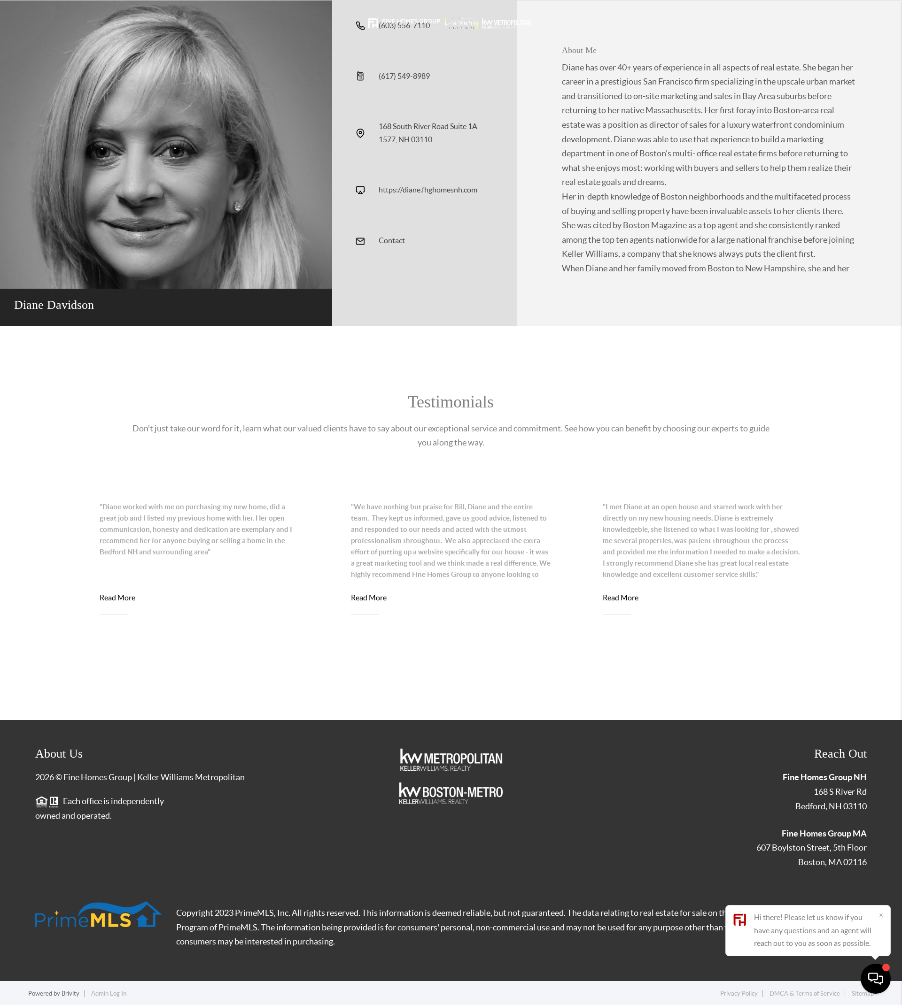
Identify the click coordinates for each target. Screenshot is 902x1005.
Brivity (70, 993)
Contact (392, 240)
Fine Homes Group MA (824, 833)
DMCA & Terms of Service (805, 993)
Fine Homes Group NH (825, 777)
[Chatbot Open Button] (876, 979)
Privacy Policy (739, 993)
